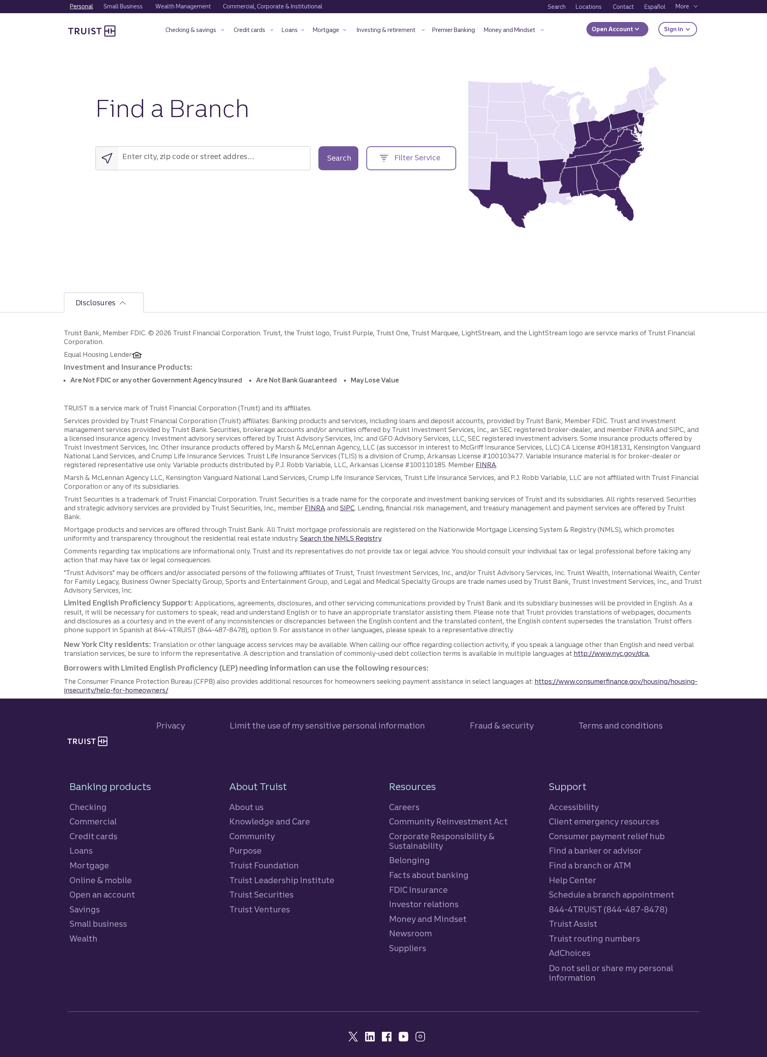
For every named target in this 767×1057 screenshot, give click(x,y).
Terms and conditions (620, 726)
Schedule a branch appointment (611, 895)
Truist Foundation (264, 865)
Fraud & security (502, 726)
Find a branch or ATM (590, 865)
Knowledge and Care (269, 821)
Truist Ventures (259, 909)
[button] (194, 31)
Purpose (245, 851)
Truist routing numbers (594, 939)
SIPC (347, 508)
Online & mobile (101, 880)
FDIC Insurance (418, 890)
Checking (88, 807)
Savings (85, 909)
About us (246, 807)
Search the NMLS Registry (340, 538)
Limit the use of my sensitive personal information (327, 726)
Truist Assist (573, 924)
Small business (98, 924)
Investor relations (424, 904)
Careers (404, 807)
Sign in (680, 29)
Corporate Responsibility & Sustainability (442, 841)
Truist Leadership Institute (281, 880)
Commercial (93, 821)
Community (252, 836)
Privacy (170, 726)
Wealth (83, 939)
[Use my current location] (107, 158)
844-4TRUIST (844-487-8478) (608, 909)
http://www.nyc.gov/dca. (612, 653)
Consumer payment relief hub (607, 836)
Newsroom (410, 933)
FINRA (486, 465)
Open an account (102, 895)
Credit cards (93, 836)
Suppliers (407, 948)
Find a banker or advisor (595, 851)
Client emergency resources (604, 821)
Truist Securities (261, 895)
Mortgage (89, 865)
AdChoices (569, 953)
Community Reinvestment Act (448, 821)
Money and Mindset (428, 919)
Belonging (409, 860)
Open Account (613, 29)
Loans (81, 851)
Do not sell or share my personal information (611, 973)
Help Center (572, 880)
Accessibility (574, 807)
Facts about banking (429, 875)
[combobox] (173, 157)
